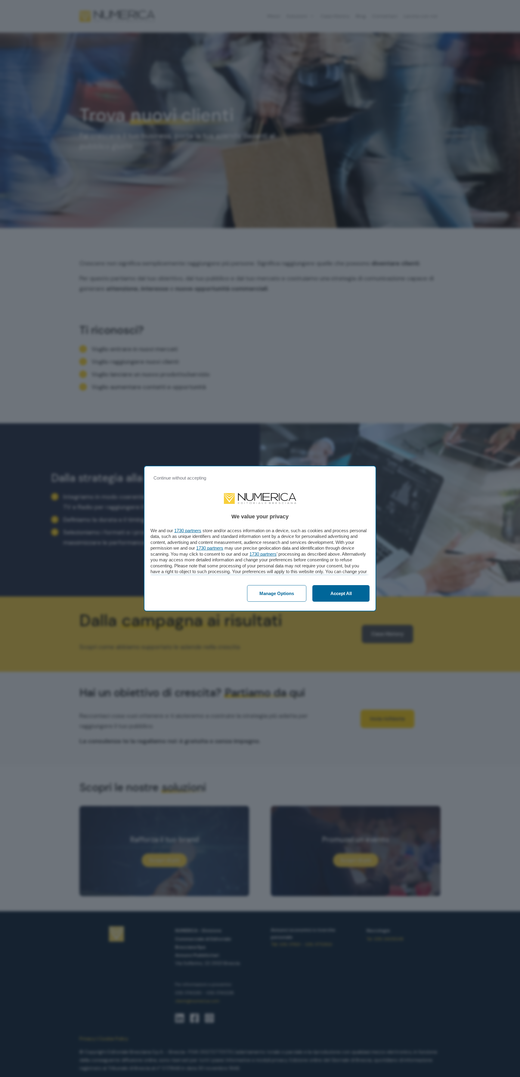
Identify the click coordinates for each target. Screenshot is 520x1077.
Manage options (276, 593)
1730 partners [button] (187, 530)
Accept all (341, 593)
